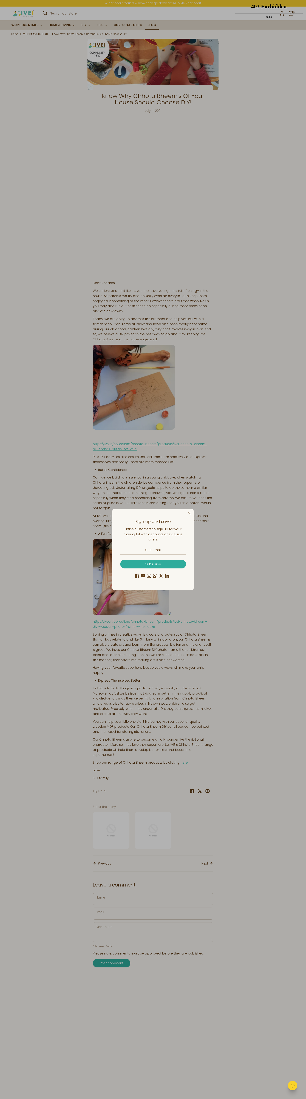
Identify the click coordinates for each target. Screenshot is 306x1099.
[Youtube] (143, 576)
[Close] (189, 513)
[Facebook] (137, 576)
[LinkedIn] (167, 576)
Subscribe (153, 564)
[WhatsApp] (155, 576)
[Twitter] (161, 576)
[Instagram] (149, 576)
